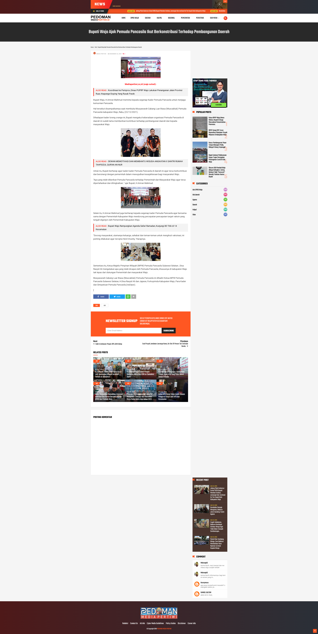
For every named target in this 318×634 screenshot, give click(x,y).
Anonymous (205, 583)
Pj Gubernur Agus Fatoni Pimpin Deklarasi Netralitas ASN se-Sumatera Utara (140, 374)
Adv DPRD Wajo (197, 189)
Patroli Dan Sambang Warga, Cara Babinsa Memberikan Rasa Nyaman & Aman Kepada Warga (217, 544)
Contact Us (134, 623)
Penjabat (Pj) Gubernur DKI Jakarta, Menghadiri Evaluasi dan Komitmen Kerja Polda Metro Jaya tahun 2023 (139, 397)
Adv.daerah (196, 194)
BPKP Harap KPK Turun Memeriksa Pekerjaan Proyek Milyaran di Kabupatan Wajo (218, 132)
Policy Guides (171, 623)
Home (124, 18)
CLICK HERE (219, 105)
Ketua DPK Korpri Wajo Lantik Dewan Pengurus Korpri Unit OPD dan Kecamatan (171, 397)
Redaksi (125, 623)
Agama (195, 199)
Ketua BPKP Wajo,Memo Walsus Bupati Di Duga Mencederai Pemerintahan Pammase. (217, 121)
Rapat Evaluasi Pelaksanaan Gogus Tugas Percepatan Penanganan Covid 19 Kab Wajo (218, 159)
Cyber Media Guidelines (155, 623)
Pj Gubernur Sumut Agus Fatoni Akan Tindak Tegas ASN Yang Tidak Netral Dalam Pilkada (171, 374)
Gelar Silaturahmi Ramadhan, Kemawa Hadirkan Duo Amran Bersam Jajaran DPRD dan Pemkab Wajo (109, 397)
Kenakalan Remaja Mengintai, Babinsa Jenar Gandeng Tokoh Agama (225, 11)
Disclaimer (182, 623)
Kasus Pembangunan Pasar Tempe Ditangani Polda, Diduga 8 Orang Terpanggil (217, 145)
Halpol (195, 209)
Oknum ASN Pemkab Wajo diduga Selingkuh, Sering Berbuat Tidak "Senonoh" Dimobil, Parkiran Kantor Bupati (217, 172)
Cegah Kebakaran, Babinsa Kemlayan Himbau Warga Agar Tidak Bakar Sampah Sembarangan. (216, 527)
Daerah (195, 204)
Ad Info (142, 623)
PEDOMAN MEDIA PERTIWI (164, 628)
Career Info (192, 623)
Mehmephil (204, 563)
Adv (105, 305)
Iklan (194, 214)
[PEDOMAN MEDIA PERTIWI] (159, 618)
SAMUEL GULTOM (206, 592)
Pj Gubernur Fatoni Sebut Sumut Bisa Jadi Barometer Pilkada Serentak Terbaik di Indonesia (108, 374)
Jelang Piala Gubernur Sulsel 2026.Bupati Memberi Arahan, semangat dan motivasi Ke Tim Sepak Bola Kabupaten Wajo (157, 11)
